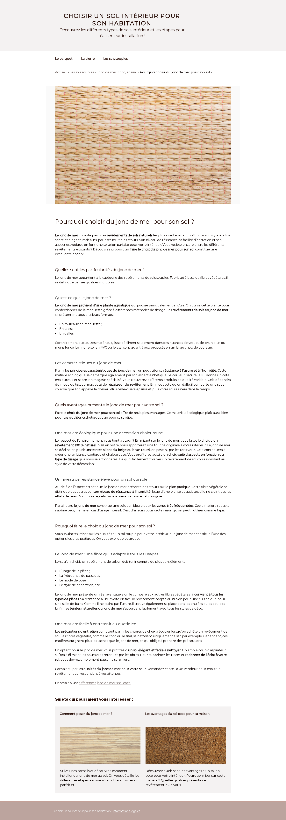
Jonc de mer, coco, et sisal (117, 72)
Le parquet (64, 58)
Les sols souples (115, 58)
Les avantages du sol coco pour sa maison (177, 714)
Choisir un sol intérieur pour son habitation (122, 19)
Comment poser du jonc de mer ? (86, 714)
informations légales (126, 811)
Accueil (61, 72)
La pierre (88, 58)
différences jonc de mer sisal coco (105, 683)
